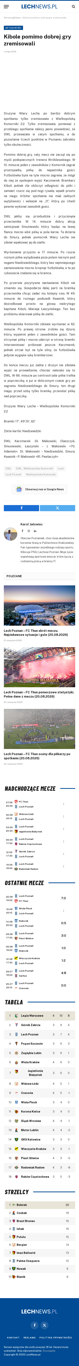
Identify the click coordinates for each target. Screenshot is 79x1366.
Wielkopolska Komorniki (41, 474)
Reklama (30, 1337)
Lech (61, 468)
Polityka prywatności (56, 1337)
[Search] (73, 6)
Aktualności (13, 28)
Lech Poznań (13, 474)
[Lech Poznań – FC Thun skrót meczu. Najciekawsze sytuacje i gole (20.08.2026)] (39, 605)
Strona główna (12, 17)
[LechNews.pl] (39, 6)
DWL (8, 468)
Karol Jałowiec (32, 524)
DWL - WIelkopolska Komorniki (34, 468)
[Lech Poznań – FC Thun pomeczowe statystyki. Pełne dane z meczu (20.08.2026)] (39, 667)
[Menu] (6, 6)
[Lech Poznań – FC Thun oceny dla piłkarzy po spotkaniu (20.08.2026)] (39, 729)
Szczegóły (49, 1350)
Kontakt (13, 1337)
